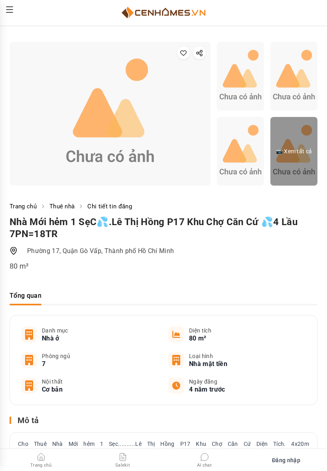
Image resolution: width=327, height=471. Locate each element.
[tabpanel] (163, 360)
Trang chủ (23, 206)
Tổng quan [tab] (25, 295)
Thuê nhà (62, 206)
